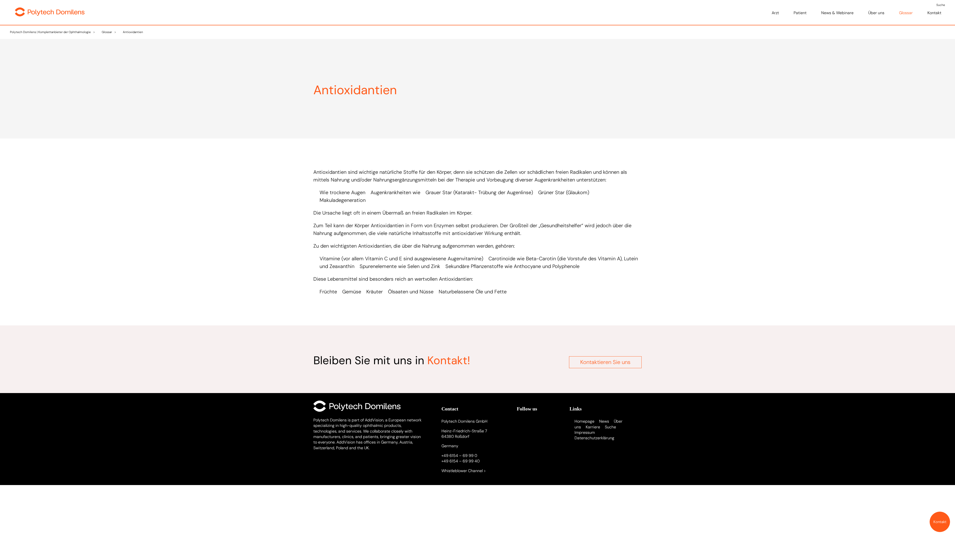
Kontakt (934, 12)
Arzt (775, 12)
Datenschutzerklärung (594, 438)
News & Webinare (837, 12)
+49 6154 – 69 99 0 (459, 455)
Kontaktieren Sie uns (605, 362)
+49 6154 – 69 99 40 (460, 461)
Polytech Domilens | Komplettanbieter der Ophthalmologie (50, 32)
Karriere (593, 427)
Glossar (906, 12)
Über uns (876, 12)
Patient (800, 12)
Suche (610, 427)
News (604, 421)
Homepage (584, 421)
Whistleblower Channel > (463, 470)
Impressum (584, 432)
